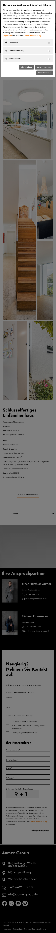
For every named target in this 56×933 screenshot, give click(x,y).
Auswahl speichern (44, 67)
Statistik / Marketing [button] (16, 50)
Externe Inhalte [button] (15, 58)
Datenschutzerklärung (32, 35)
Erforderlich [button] (13, 42)
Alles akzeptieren (44, 72)
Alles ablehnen (26, 67)
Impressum (7, 35)
